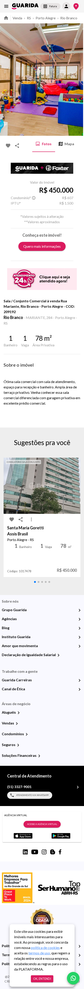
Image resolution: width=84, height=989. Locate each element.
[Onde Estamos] (76, 6)
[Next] (77, 79)
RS (29, 18)
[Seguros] (18, 745)
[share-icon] (17, 145)
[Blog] (79, 628)
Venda (17, 18)
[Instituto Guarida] (79, 637)
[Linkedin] (25, 852)
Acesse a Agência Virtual (42, 824)
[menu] (6, 6)
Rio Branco (68, 18)
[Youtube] (35, 852)
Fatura (53, 6)
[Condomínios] (26, 734)
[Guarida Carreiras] (79, 680)
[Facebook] (60, 852)
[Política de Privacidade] (79, 946)
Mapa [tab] (69, 144)
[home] (25, 6)
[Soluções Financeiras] (39, 756)
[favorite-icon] (8, 145)
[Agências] (79, 619)
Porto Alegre (46, 18)
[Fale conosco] (73, 978)
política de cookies (45, 947)
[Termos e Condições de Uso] (79, 955)
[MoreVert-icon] (31, 519)
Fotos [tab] (47, 144)
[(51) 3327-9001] (77, 787)
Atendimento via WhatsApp (32, 795)
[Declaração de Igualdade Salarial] (58, 655)
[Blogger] (52, 852)
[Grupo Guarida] (79, 610)
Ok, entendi (42, 978)
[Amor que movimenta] (79, 646)
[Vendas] (16, 723)
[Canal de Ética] (79, 689)
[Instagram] (44, 852)
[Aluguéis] (18, 712)
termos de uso (39, 953)
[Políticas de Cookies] (79, 964)
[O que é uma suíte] (33, 197)
